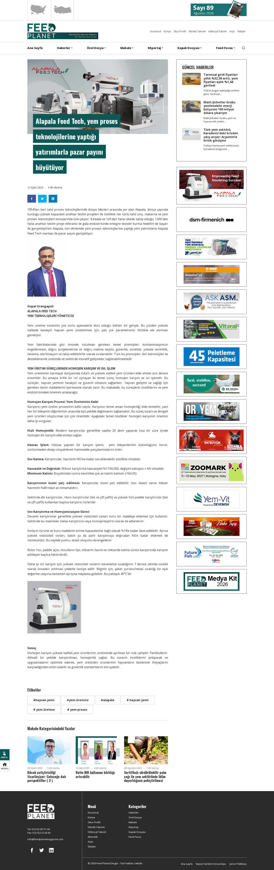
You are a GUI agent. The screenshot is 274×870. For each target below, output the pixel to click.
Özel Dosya (135, 817)
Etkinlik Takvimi (197, 31)
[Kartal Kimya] (212, 274)
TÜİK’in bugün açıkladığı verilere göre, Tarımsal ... (221, 92)
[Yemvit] (212, 499)
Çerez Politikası (238, 864)
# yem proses (77, 710)
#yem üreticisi (78, 700)
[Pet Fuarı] (211, 440)
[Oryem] (212, 411)
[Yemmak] (212, 356)
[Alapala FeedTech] (211, 185)
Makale (133, 822)
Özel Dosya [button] (95, 48)
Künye (167, 31)
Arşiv (232, 31)
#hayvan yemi (43, 700)
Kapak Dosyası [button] (188, 48)
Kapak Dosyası (137, 832)
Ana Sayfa (35, 48)
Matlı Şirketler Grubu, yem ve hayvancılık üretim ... (220, 119)
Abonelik (93, 836)
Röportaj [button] (154, 48)
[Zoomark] (211, 470)
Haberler (134, 812)
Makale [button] (125, 48)
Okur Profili (180, 31)
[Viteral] (212, 329)
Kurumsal (155, 31)
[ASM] (212, 301)
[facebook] (31, 853)
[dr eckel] (212, 384)
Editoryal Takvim (217, 31)
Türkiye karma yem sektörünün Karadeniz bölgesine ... (221, 147)
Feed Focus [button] (224, 48)
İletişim (241, 31)
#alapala (107, 700)
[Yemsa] (212, 526)
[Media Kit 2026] (212, 581)
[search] (244, 48)
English (39, 10)
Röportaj (133, 827)
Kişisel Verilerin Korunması (211, 864)
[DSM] (212, 219)
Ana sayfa (187, 864)
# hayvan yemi (138, 700)
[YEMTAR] (212, 247)
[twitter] (41, 853)
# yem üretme (44, 710)
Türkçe (62, 10)
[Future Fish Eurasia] (212, 554)
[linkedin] (51, 853)
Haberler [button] (63, 48)
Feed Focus (135, 836)
